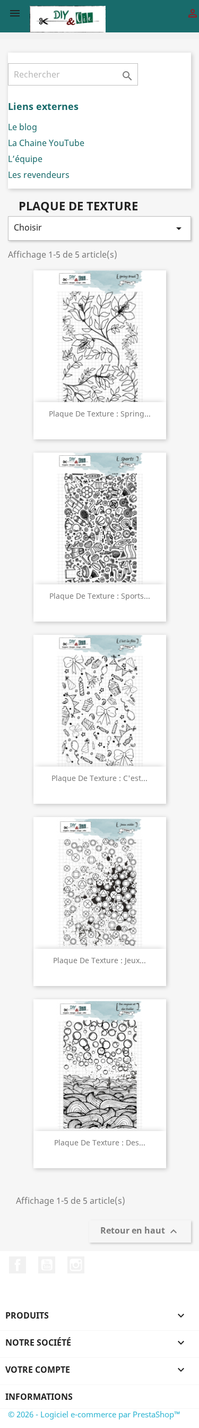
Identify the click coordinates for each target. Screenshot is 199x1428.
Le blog (22, 127)
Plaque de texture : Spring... (100, 414)
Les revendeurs (39, 175)
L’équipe (25, 159)
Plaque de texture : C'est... (99, 778)
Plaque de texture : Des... (99, 1142)
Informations (39, 1396)
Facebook (17, 1264)
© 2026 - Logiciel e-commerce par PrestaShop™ (94, 1414)
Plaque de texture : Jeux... (99, 960)
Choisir (99, 228)
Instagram (75, 1264)
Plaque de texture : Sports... (99, 596)
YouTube (46, 1264)
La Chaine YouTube (46, 143)
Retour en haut (140, 1231)
